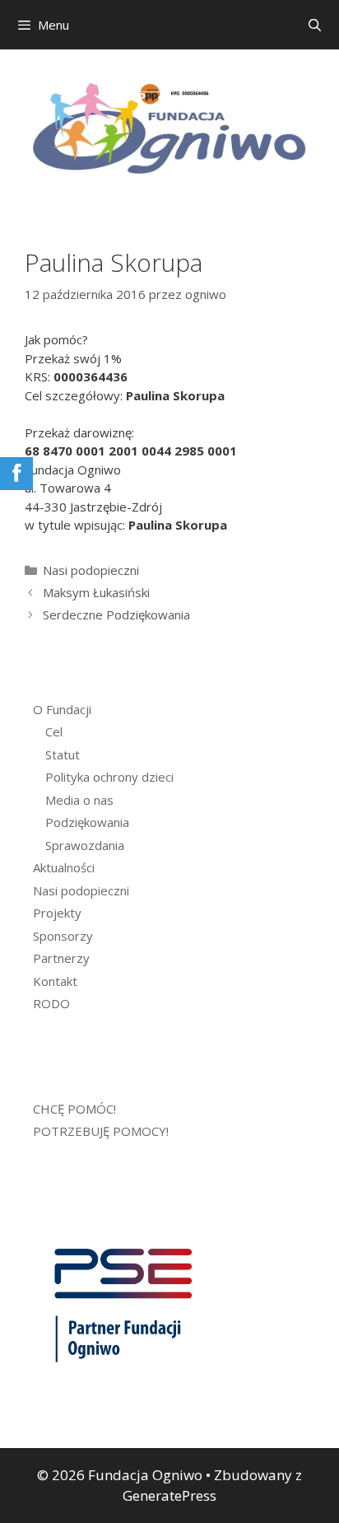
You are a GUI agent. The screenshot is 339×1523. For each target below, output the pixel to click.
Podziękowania (87, 822)
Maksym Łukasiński (96, 592)
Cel (54, 731)
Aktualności (64, 867)
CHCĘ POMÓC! (74, 1108)
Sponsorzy (63, 935)
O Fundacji (62, 709)
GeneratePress (169, 1495)
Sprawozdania (84, 845)
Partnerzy (61, 958)
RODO (51, 1003)
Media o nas (79, 800)
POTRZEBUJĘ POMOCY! (101, 1131)
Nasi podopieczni (91, 570)
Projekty (57, 912)
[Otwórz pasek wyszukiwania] (314, 24)
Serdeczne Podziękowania (116, 614)
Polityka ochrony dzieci (109, 777)
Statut (62, 754)
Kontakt (55, 981)
